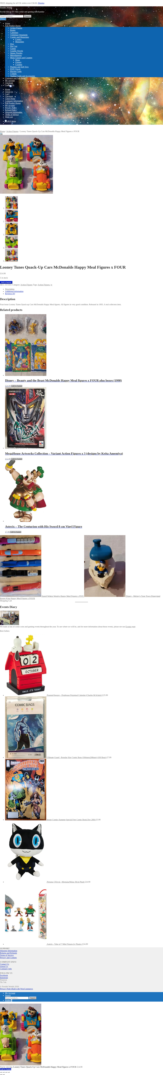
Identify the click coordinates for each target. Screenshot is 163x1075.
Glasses (18, 62)
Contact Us (9, 85)
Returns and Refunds (8, 953)
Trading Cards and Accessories (22, 76)
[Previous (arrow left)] (1, 1074)
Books (12, 30)
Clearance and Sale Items (15, 78)
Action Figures (16, 28)
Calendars (14, 32)
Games (13, 48)
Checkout (9, 83)
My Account (10, 993)
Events (128, 627)
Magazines (19, 42)
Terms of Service (12, 115)
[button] (1, 134)
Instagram (4, 978)
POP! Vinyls (15, 69)
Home (7, 23)
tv (51, 285)
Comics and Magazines (19, 37)
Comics (18, 39)
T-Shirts (13, 74)
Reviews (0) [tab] (10, 294)
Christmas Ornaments (19, 35)
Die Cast (13, 46)
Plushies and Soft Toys (19, 67)
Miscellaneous (16, 55)
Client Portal (10, 99)
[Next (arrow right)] (4, 1074)
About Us (9, 92)
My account (10, 80)
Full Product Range (13, 26)
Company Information (14, 101)
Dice (12, 44)
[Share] (6, 1072)
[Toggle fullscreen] (4, 1072)
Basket (8, 1000)
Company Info (6, 969)
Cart (7, 94)
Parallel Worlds (6, 7)
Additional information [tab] (14, 291)
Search (27, 16)
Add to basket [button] (16, 386)
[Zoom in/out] (1, 1072)
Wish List (9, 117)
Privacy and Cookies (8, 958)
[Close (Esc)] (9, 1072)
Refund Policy (11, 110)
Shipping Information (13, 112)
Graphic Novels (16, 51)
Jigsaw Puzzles (16, 53)
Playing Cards (16, 71)
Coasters (18, 64)
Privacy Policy (11, 108)
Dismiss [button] (41, 3)
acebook (4, 975)
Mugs (17, 60)
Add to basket (6, 282)
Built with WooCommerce (22, 989)
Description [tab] (9, 289)
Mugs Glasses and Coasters (21, 58)
